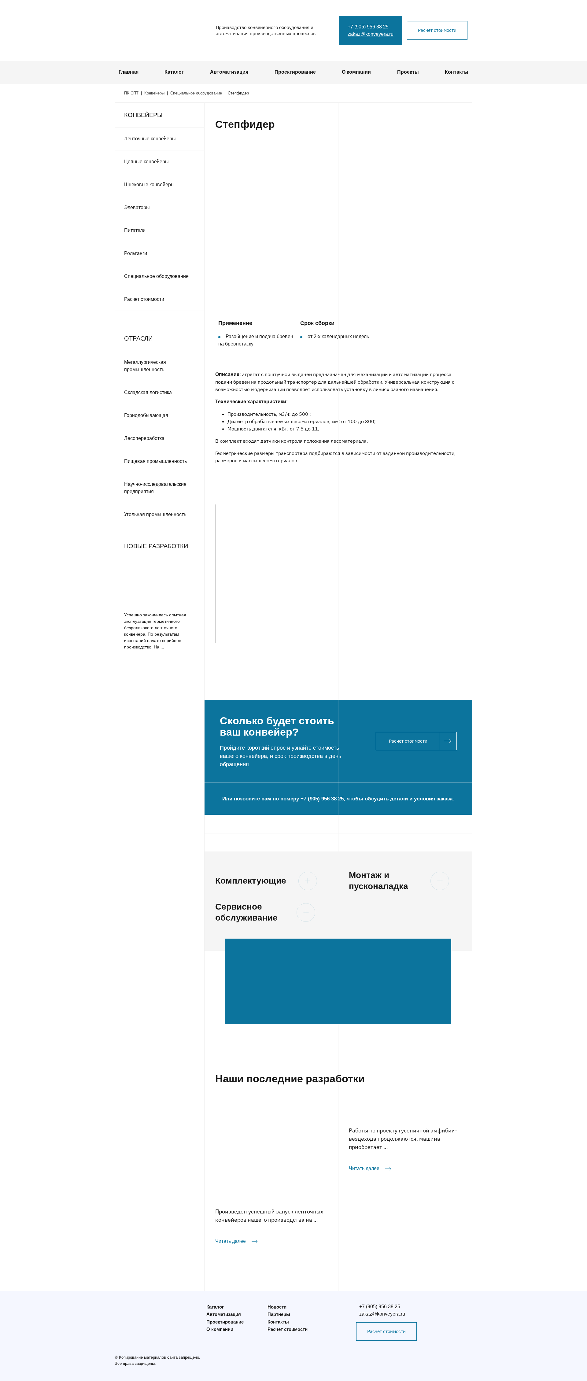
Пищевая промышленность (155, 461)
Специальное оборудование (156, 276)
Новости (277, 1306)
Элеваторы (137, 207)
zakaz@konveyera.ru (370, 34)
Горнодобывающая (146, 415)
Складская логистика (148, 392)
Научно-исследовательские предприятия (155, 488)
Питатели (135, 230)
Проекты (408, 72)
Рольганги (135, 253)
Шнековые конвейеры (149, 184)
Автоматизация (229, 72)
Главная (128, 72)
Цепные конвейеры (146, 161)
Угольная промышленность (155, 514)
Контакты (456, 72)
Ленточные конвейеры (150, 138)
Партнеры (279, 1314)
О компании (356, 72)
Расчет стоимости (437, 30)
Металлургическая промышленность (145, 366)
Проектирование (295, 72)
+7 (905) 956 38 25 (368, 26)
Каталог (174, 72)
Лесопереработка (144, 438)
